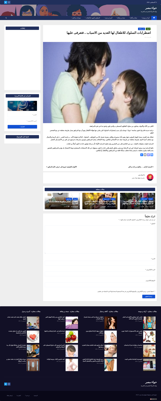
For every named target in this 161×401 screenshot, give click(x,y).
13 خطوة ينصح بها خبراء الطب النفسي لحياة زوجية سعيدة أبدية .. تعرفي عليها (100, 202)
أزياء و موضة (145, 18)
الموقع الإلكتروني (150, 280)
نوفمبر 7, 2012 (60, 333)
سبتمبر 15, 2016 (110, 206)
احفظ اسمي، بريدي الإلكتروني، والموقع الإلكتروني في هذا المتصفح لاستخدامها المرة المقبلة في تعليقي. (125, 291)
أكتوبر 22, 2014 (99, 321)
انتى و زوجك (106, 199)
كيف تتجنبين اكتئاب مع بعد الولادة (56, 359)
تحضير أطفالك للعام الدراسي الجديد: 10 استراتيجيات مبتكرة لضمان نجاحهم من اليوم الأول (138, 203)
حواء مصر (151, 7)
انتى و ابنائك (141, 28)
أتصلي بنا (19, 395)
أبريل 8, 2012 (99, 363)
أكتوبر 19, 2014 (99, 335)
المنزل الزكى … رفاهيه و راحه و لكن (140, 167)
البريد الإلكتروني (150, 269)
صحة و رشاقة (121, 18)
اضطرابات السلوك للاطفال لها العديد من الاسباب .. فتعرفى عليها (109, 32)
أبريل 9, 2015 (74, 206)
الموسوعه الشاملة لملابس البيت (133, 359)
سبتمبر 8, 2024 (149, 206)
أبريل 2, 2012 (138, 335)
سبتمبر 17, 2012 (98, 349)
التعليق (152, 223)
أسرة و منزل (108, 18)
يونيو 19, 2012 (138, 321)
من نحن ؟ (27, 395)
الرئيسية (36, 395)
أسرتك (148, 28)
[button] (6, 18)
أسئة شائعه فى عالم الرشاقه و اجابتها (54, 331)
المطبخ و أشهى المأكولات (92, 18)
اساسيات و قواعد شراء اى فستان (133, 345)
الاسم (153, 258)
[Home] (154, 18)
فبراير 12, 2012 (60, 349)
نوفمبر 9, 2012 (22, 321)
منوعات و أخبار (76, 18)
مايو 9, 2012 (22, 335)
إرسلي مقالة (9, 395)
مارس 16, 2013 (60, 321)
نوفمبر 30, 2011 (137, 347)
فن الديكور (69, 199)
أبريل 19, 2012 (22, 349)
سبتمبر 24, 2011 (60, 361)
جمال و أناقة (133, 18)
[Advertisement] (34, 59)
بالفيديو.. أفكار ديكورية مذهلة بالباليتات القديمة (62, 202)
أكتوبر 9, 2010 (138, 361)
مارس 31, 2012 (21, 363)
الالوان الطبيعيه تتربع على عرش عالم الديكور (62, 167)
